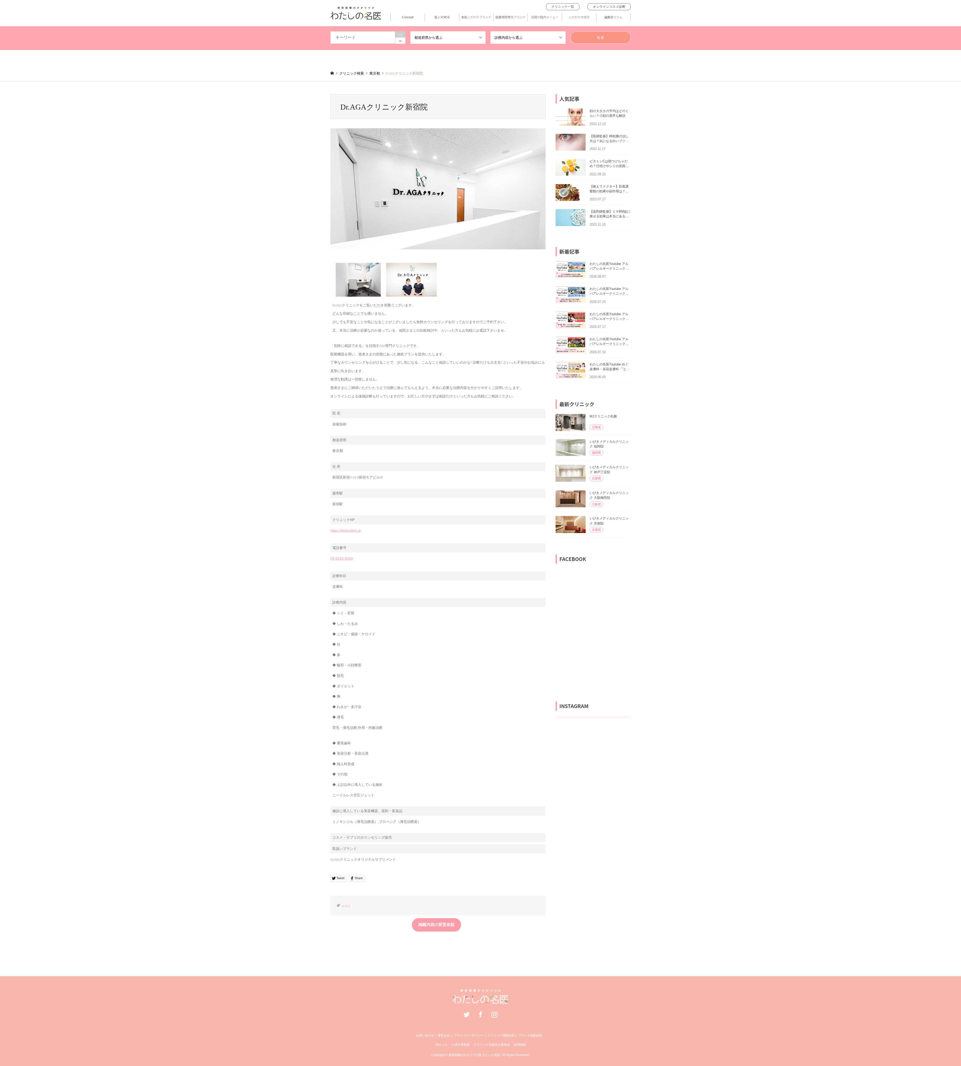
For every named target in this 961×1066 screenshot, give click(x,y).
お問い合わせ (425, 1035)
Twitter (466, 1014)
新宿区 (346, 906)
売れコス (441, 1044)
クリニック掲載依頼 (500, 1035)
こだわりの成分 (579, 17)
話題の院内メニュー (544, 17)
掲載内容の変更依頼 (436, 924)
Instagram (495, 1014)
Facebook (480, 1014)
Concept (407, 17)
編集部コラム (613, 17)
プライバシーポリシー (468, 1035)
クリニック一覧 (562, 7)
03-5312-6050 (341, 559)
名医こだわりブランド (476, 17)
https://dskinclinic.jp (345, 530)
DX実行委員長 (460, 1044)
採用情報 (520, 1044)
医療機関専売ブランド (511, 17)
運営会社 (444, 1035)
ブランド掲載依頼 (530, 1035)
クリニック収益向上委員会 (492, 1044)
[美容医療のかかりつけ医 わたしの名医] (480, 1001)
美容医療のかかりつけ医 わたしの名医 (474, 1055)
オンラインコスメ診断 (609, 7)
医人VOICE (442, 17)
